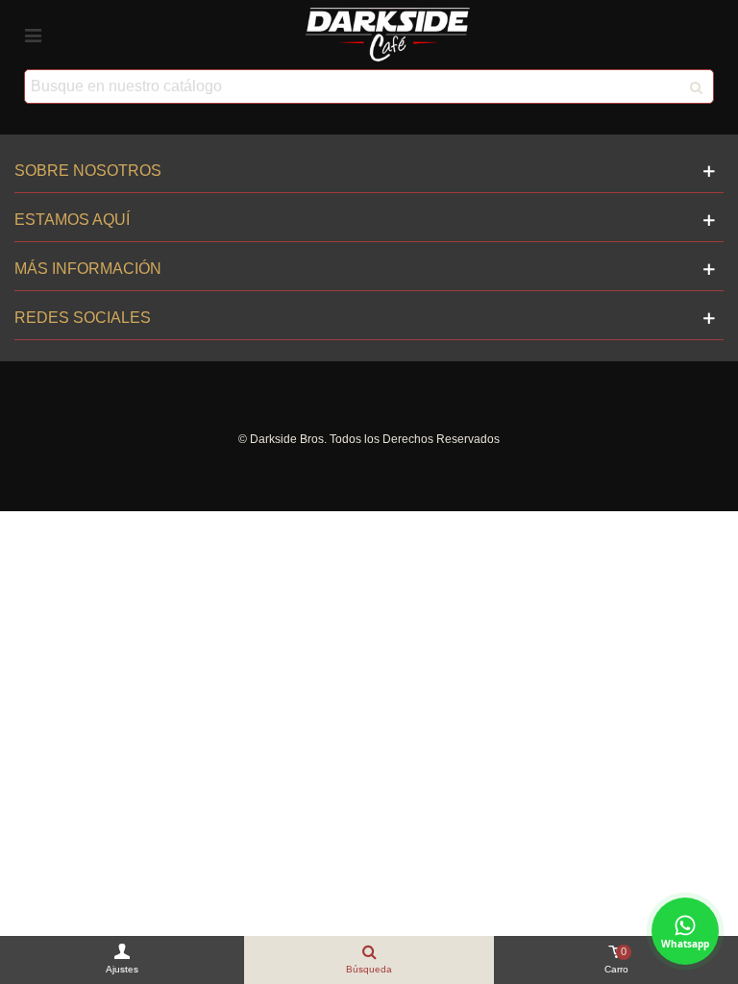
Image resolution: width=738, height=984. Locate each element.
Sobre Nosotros (87, 170)
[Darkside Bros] (388, 34)
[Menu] (32, 34)
